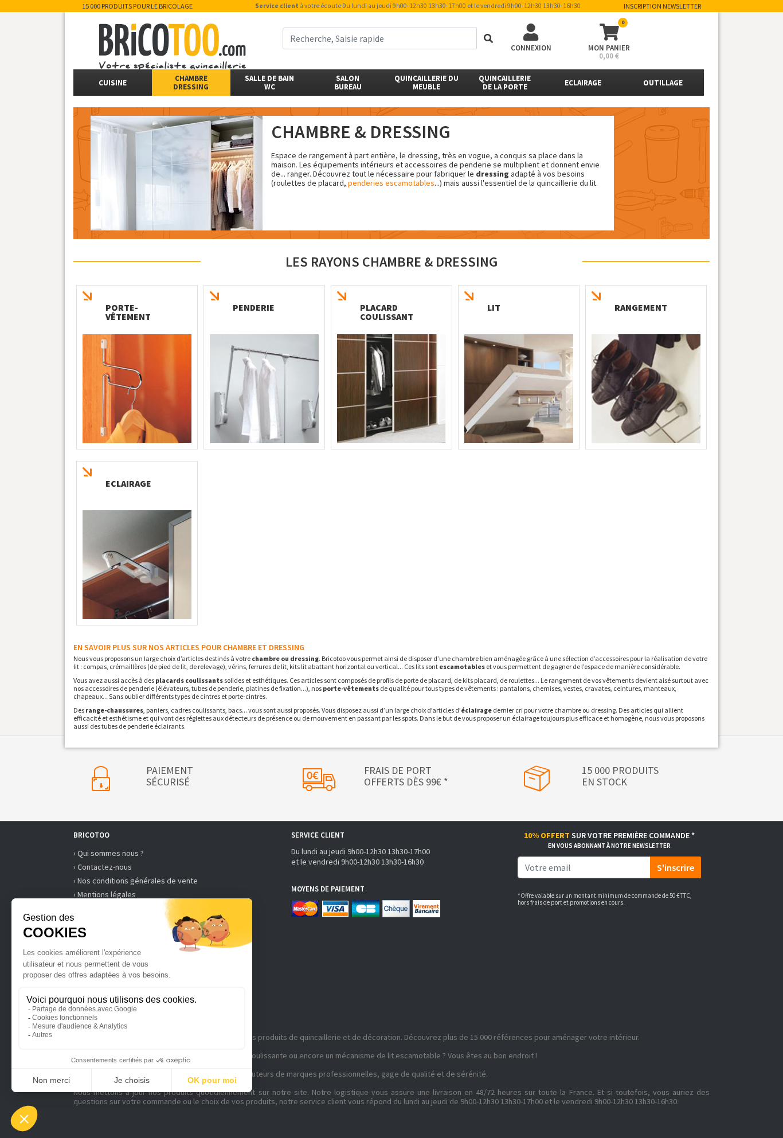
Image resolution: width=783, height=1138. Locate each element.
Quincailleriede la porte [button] (505, 82)
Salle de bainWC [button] (269, 82)
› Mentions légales (104, 894)
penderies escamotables (391, 183)
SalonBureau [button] (348, 82)
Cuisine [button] (113, 83)
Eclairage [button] (583, 83)
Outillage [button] (663, 83)
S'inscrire (675, 867)
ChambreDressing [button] (191, 82)
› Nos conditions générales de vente (135, 880)
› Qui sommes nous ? (108, 853)
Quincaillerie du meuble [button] (426, 82)
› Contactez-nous (102, 867)
